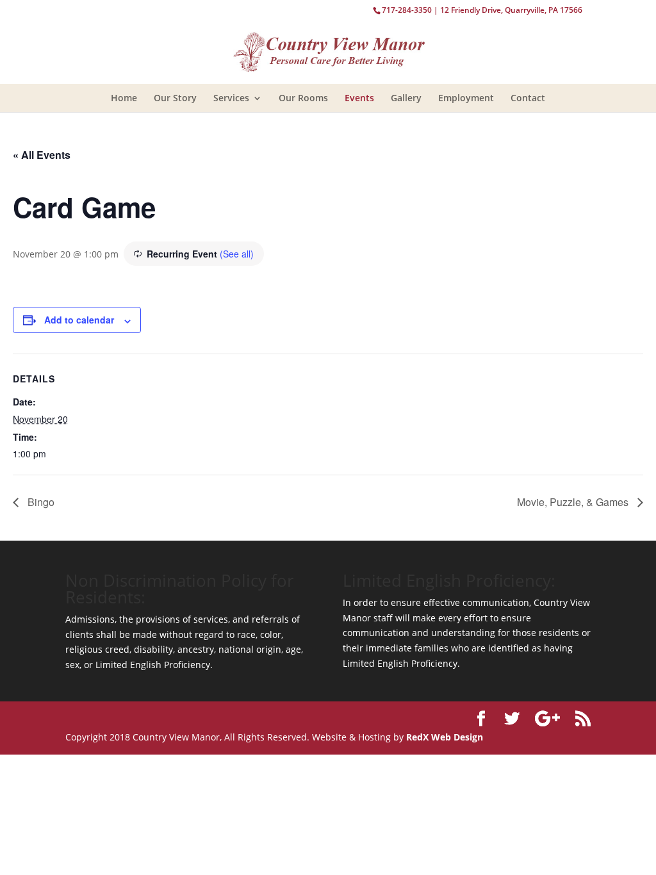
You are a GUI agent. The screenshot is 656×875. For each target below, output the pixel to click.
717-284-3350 (407, 9)
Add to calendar (79, 319)
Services (231, 98)
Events (359, 98)
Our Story (175, 98)
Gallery (406, 98)
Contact (528, 98)
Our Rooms (303, 98)
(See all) (237, 253)
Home (124, 98)
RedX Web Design (444, 737)
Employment (466, 98)
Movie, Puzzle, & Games (574, 502)
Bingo (39, 502)
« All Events (41, 154)
